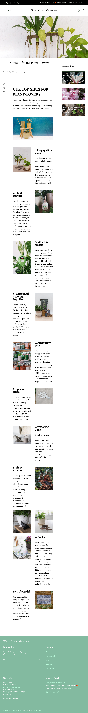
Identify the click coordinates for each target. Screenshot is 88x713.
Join (39, 659)
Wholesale (49, 664)
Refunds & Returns (52, 669)
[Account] (78, 10)
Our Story (49, 652)
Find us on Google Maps (11, 687)
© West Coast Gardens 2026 (12, 710)
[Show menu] (4, 10)
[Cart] (83, 10)
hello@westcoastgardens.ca (55, 683)
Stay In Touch (50, 656)
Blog (47, 660)
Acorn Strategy (37, 710)
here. (71, 688)
